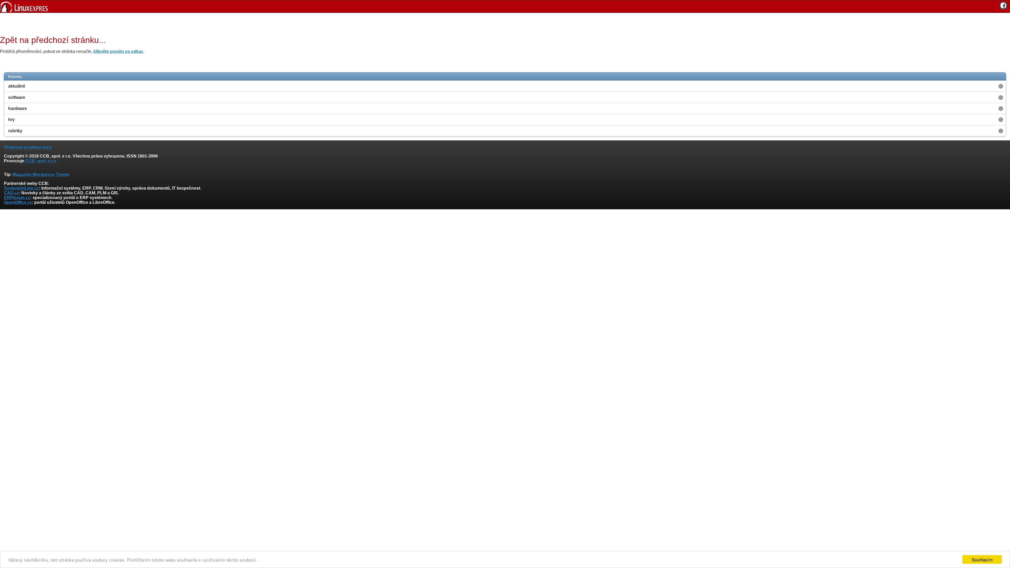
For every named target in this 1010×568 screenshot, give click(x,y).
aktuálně (16, 86)
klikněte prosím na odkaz (118, 51)
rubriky (15, 131)
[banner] (505, 6)
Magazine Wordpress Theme (41, 174)
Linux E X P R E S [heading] (505, 6)
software (16, 97)
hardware (17, 108)
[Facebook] (1003, 5)
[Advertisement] (503, 23)
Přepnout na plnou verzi (28, 147)
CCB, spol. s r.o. (41, 161)
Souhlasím (982, 559)
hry (11, 119)
